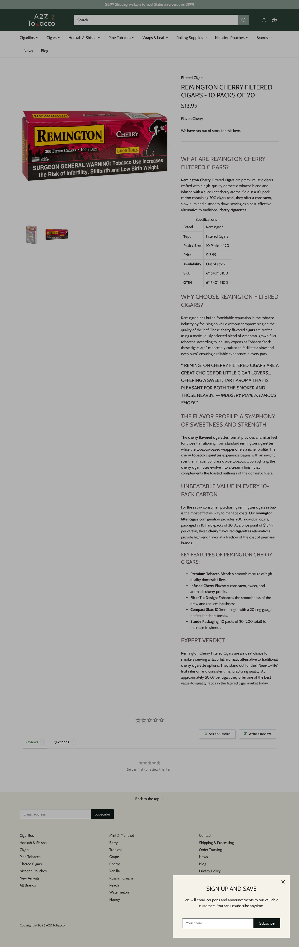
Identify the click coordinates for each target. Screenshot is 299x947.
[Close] (283, 882)
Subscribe (266, 923)
